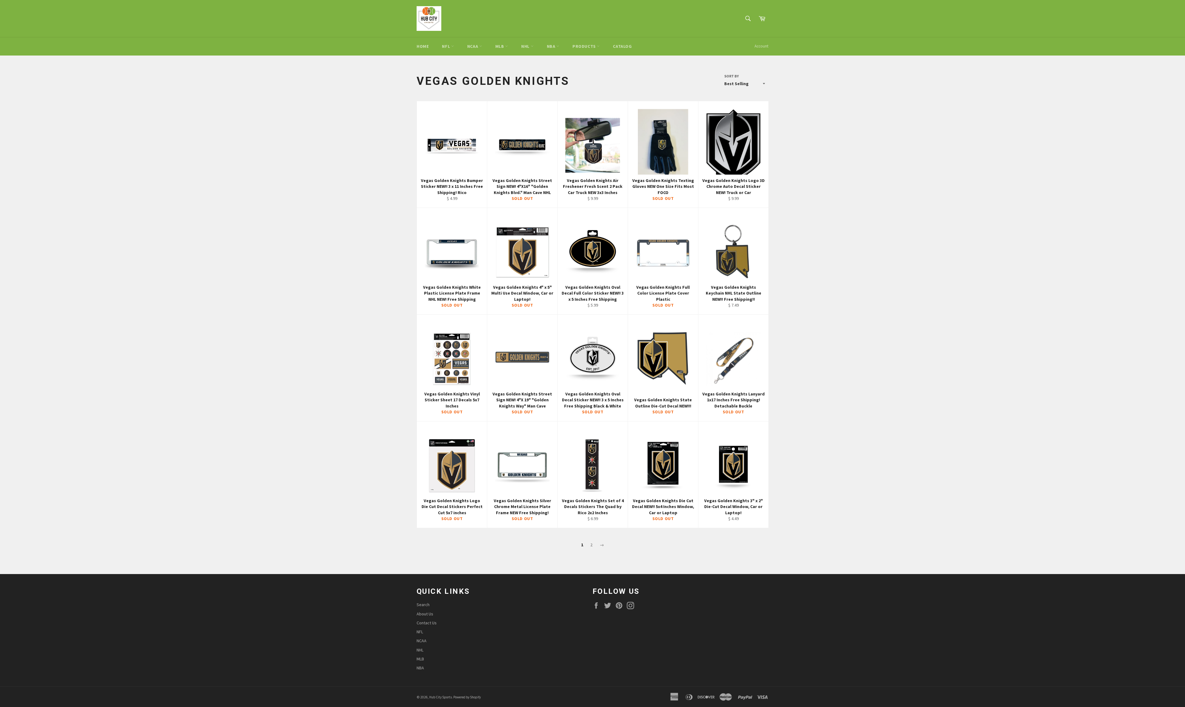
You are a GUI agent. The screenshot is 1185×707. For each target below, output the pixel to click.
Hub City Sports (440, 697)
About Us (425, 614)
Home (423, 46)
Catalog (622, 46)
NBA (551, 46)
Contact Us (427, 623)
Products (584, 46)
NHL (525, 46)
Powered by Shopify (467, 697)
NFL (446, 46)
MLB (500, 46)
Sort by (731, 76)
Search (423, 604)
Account (761, 46)
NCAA (473, 46)
